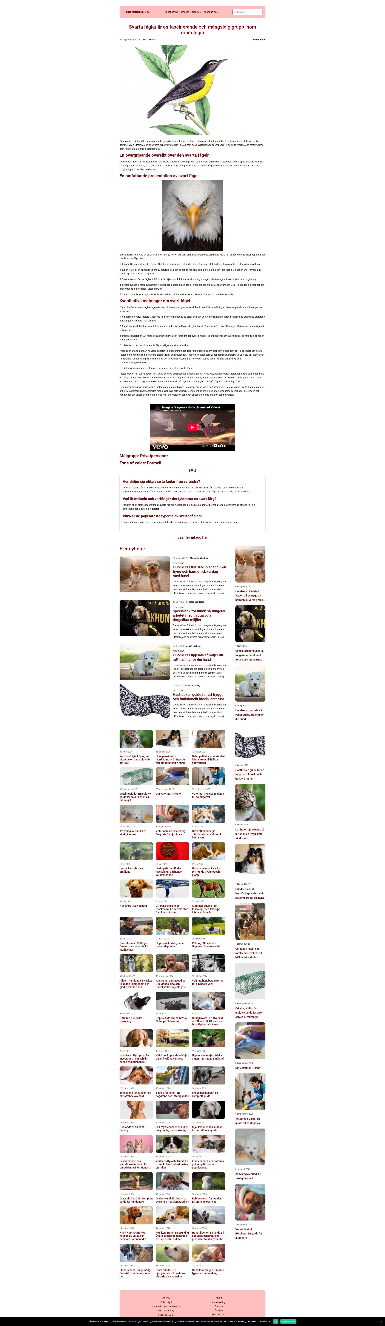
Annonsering (171, 12)
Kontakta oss (211, 12)
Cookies (196, 12)
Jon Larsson (148, 39)
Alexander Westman (199, 558)
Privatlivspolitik (288, 1321)
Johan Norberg (193, 646)
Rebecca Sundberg (195, 602)
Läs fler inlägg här (192, 537)
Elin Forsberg (194, 685)
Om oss (185, 12)
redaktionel (259, 39)
